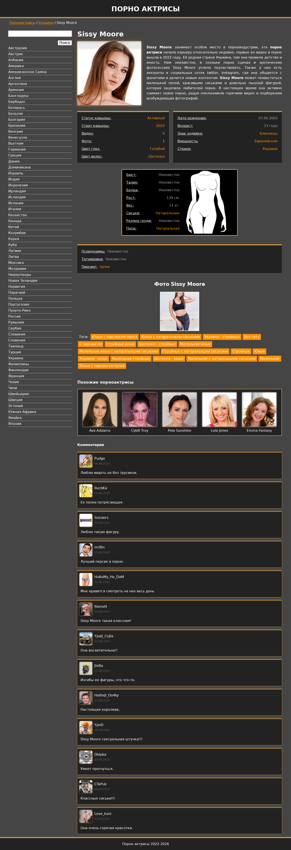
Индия (14, 179)
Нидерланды (19, 275)
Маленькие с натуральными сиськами (222, 359)
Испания (15, 203)
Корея (13, 239)
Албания (15, 60)
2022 (160, 126)
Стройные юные (120, 344)
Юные (259, 351)
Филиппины (18, 364)
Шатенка (156, 156)
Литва (13, 257)
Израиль (15, 173)
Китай (13, 227)
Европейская (266, 141)
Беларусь (16, 108)
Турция (14, 352)
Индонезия (18, 185)
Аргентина (17, 84)
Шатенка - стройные (157, 344)
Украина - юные (93, 359)
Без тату (251, 337)
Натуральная (168, 228)
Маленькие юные (195, 344)
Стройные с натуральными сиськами (195, 351)
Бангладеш (18, 96)
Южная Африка (22, 412)
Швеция (15, 400)
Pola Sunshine (179, 431)
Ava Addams (99, 431)
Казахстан (17, 215)
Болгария (16, 120)
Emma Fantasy (259, 431)
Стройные (241, 351)
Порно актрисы (145, 9)
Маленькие (270, 359)
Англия (14, 78)
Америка (16, 66)
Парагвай (16, 293)
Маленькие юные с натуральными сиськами (118, 351)
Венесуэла (17, 137)
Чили (12, 388)
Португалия (18, 304)
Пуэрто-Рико (19, 310)
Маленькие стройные (131, 359)
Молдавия (17, 269)
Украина (46, 23)
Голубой (157, 149)
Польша (15, 298)
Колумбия (17, 233)
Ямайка (15, 418)
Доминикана (19, 167)
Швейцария (18, 394)
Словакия (16, 334)
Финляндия (18, 370)
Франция (16, 376)
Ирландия (17, 191)
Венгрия (15, 131)
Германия (17, 149)
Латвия (14, 251)
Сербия (14, 328)
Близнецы (269, 133)
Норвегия (16, 287)
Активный (156, 118)
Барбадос (17, 102)
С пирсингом (90, 344)
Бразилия (16, 126)
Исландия (17, 197)
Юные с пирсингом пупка (114, 337)
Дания (14, 161)
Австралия (17, 48)
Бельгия (15, 114)
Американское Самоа (27, 72)
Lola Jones (219, 431)
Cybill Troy (139, 431)
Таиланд (15, 346)
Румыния (16, 322)
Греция (14, 155)
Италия (14, 209)
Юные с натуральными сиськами (170, 337)
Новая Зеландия (22, 281)
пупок (104, 267)
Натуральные (168, 213)
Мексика (16, 263)
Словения (16, 340)
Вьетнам (15, 143)
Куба (12, 245)
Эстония (15, 406)
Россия (14, 316)
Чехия (13, 382)
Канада (15, 221)
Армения (16, 90)
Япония (14, 424)
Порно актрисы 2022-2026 (145, 844)
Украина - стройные (222, 337)
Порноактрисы (22, 23)
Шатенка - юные (169, 359)
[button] (179, 312)
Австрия (15, 54)
